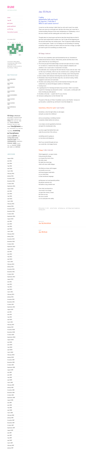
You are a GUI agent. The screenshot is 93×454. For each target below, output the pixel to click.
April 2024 (9, 229)
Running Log (62, 208)
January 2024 (10, 236)
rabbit (19, 135)
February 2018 (10, 415)
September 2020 (11, 337)
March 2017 (10, 443)
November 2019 (11, 362)
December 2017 (10, 420)
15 (12, 48)
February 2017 (10, 445)
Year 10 (9, 20)
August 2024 (10, 219)
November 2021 (10, 302)
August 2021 (10, 309)
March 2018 (10, 412)
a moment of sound (17, 117)
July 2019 (9, 372)
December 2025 (11, 178)
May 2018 (9, 407)
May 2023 (9, 256)
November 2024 (11, 211)
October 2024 (10, 213)
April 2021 (9, 319)
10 (17, 46)
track (10, 145)
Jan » (20, 55)
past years (10, 23)
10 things (10, 116)
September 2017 (11, 427)
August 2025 (10, 188)
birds (12, 120)
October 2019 (10, 365)
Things (41, 150)
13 (8, 48)
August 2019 (10, 370)
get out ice (15, 124)
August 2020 (10, 339)
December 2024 (11, 208)
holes (8, 128)
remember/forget (11, 139)
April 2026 (9, 168)
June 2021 (9, 314)
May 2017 (9, 438)
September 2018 (11, 397)
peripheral (9, 136)
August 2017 (10, 430)
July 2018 (9, 402)
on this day (10, 29)
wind (14, 147)
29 (13, 52)
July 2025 (9, 191)
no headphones (13, 133)
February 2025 (10, 203)
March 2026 (10, 171)
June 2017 (9, 435)
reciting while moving (12, 137)
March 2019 (10, 382)
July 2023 (9, 251)
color (20, 120)
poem (15, 136)
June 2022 (9, 284)
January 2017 (10, 448)
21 (10, 50)
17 (17, 48)
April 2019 (9, 380)
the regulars (18, 143)
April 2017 (9, 440)
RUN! (10, 7)
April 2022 (9, 289)
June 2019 (9, 375)
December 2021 (10, 299)
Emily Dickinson (14, 122)
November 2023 (11, 241)
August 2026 (10, 158)
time (8, 145)
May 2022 (9, 286)
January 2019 (10, 387)
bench (20, 119)
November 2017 (10, 422)
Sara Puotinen (54, 208)
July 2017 (9, 432)
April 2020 (9, 349)
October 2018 (10, 395)
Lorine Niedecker (13, 128)
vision (18, 145)
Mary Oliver (9, 130)
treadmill (14, 145)
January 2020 (10, 357)
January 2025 (10, 206)
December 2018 (10, 390)
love (17, 128)
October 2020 (10, 334)
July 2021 (9, 312)
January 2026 (10, 176)
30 (15, 52)
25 (19, 50)
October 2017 (10, 425)
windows (17, 147)
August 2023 (10, 249)
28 (10, 52)
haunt (8, 126)
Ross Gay (18, 139)
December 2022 (11, 269)
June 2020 (9, 344)
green (19, 124)
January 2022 (10, 297)
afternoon (17, 115)
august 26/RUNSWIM (12, 95)
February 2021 (10, 324)
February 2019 (10, 385)
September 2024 (11, 216)
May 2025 (9, 196)
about (8, 17)
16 (15, 48)
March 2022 (10, 292)
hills (22, 126)
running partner (11, 141)
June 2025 (9, 193)
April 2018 (9, 410)
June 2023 (9, 254)
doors (8, 122)
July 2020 (9, 342)
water (11, 147)
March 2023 (10, 261)
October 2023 (10, 244)
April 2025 (9, 198)
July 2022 (9, 281)
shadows (9, 143)
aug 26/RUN (10, 83)
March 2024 (10, 231)
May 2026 (9, 166)
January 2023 (10, 266)
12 (21, 46)
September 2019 (11, 367)
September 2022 (11, 276)
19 (21, 48)
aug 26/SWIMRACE (11, 107)
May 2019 (9, 377)
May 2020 (9, 347)
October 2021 (10, 304)
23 (15, 50)
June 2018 (9, 405)
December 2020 (11, 329)
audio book (16, 119)
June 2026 (9, 163)
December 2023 (11, 239)
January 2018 (10, 417)
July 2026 (9, 161)
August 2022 (10, 279)
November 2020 (11, 332)
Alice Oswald (10, 117)
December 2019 (10, 359)
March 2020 (10, 352)
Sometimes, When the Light (47, 108)
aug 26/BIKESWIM (11, 79)
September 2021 (11, 307)
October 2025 (10, 183)
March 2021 (10, 322)
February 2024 (10, 234)
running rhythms (19, 141)
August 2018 (10, 400)
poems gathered (11, 26)
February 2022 (10, 294)
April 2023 (9, 259)
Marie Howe (20, 128)
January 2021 (10, 327)
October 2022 (10, 274)
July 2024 (9, 221)
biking (9, 121)
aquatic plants (10, 119)
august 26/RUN (11, 87)
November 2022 (11, 271)
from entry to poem (12, 32)
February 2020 (10, 354)
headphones (16, 126)
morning (16, 130)
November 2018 (11, 392)
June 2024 (9, 224)
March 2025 (10, 201)
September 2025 (11, 186)
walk (8, 147)
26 (21, 50)
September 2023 (11, 246)
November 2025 (11, 181)
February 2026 (10, 173)
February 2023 (10, 264)
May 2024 (9, 226)
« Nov (10, 55)
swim (14, 143)
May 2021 (9, 317)
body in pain (16, 120)
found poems (9, 124)
